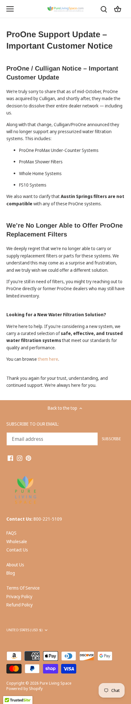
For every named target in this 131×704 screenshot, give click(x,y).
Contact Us (17, 550)
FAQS (11, 533)
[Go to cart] (117, 8)
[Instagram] (19, 458)
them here (48, 359)
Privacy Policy (19, 596)
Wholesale (16, 541)
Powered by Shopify (24, 688)
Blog (10, 573)
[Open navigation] (10, 8)
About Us (15, 565)
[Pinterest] (28, 458)
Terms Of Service (23, 588)
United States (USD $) (24, 630)
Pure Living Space (56, 683)
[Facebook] (10, 458)
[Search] (104, 8)
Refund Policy (19, 605)
